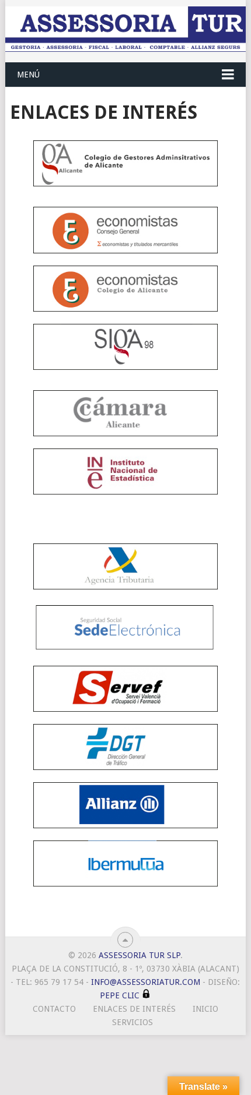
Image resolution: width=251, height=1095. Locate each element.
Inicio (205, 1008)
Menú (28, 74)
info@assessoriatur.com (146, 982)
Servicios (132, 1022)
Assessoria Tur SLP (139, 955)
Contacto (54, 1008)
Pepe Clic (120, 995)
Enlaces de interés (134, 1008)
